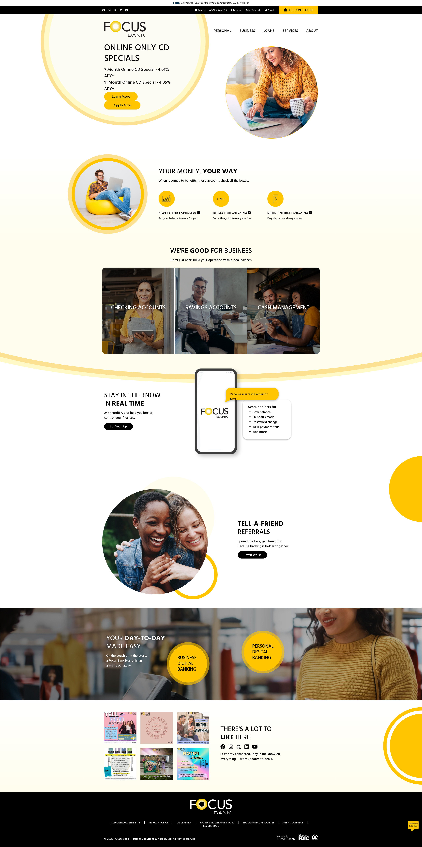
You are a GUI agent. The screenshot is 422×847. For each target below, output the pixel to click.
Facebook (103, 10)
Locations (237, 10)
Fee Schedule (254, 10)
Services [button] (290, 31)
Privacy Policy (158, 823)
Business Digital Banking (186, 663)
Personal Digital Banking (262, 652)
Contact (201, 10)
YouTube (126, 10)
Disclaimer (184, 823)
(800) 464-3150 (219, 10)
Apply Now (122, 105)
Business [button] (247, 31)
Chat (413, 826)
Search (271, 10)
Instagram (109, 10)
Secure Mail (211, 826)
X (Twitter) (115, 10)
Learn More (121, 97)
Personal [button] (222, 31)
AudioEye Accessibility (125, 823)
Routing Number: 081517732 (216, 823)
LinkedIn (121, 10)
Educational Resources (258, 823)
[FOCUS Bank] (125, 28)
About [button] (312, 31)
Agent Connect (293, 823)
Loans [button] (268, 31)
